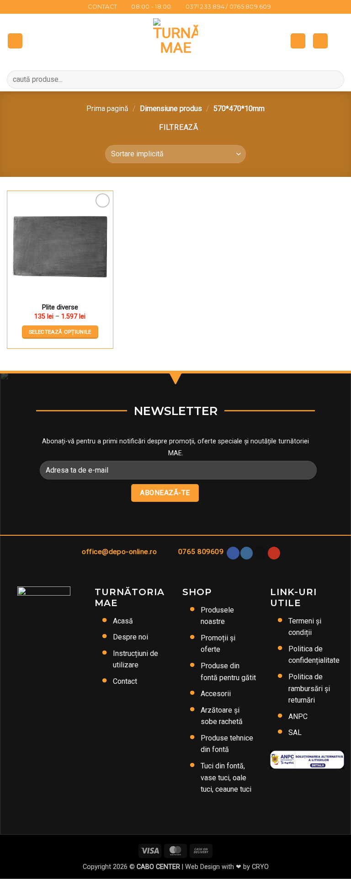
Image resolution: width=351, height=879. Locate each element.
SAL (295, 732)
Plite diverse (60, 307)
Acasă (123, 621)
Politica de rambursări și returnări (309, 688)
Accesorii (216, 693)
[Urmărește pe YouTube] (274, 553)
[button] (15, 40)
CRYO (260, 867)
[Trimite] (333, 79)
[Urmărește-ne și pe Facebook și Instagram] (246, 553)
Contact (125, 681)
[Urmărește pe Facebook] (233, 553)
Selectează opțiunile (60, 332)
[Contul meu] (320, 40)
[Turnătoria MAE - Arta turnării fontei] (176, 41)
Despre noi (130, 637)
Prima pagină (107, 108)
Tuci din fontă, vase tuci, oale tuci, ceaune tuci (226, 778)
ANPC (298, 716)
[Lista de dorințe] (339, 41)
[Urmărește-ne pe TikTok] (260, 553)
